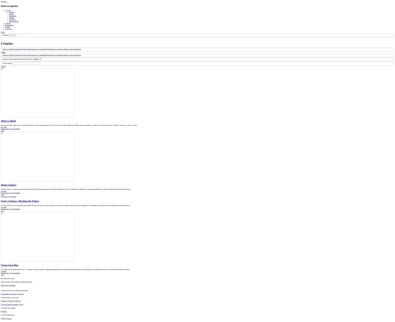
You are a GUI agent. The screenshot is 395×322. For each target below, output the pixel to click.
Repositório (13, 16)
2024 (2, 131)
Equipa (11, 14)
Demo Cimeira (8, 185)
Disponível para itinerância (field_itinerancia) (17, 59)
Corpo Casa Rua (9, 265)
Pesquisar (5, 35)
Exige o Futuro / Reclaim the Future (20, 201)
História (11, 12)
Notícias (7, 27)
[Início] (4, 2)
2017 (2, 211)
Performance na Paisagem (55, 49)
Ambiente (12, 20)
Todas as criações (8, 49)
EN (2, 32)
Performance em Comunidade (36, 49)
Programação (9, 25)
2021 (2, 195)
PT (4, 32)
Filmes (24, 49)
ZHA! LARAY (8, 121)
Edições (11, 18)
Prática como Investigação (72, 49)
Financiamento (14, 21)
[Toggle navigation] (7, 2)
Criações (8, 23)
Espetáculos (18, 49)
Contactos (8, 29)
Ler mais (3, 127)
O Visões (8, 10)
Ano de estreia (7, 63)
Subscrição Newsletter (8, 285)
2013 (2, 275)
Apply (3, 52)
